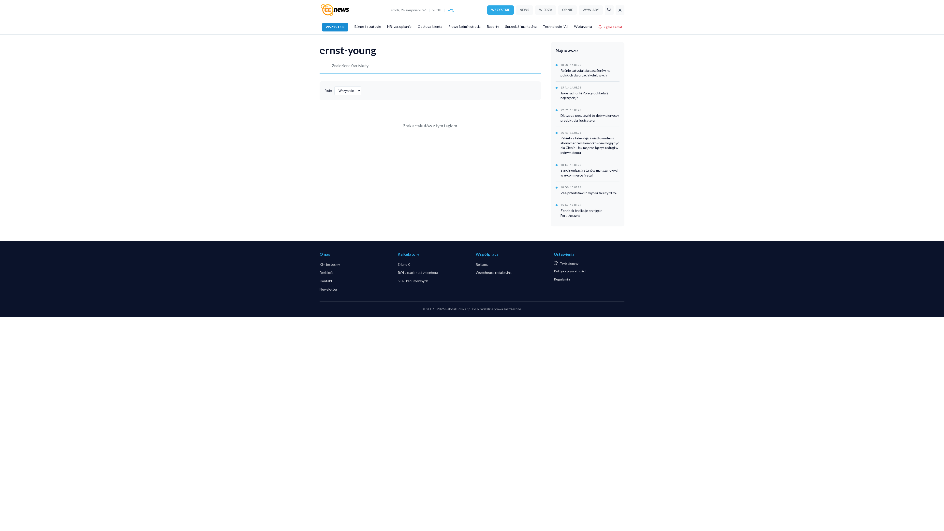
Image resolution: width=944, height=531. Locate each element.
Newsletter (328, 289)
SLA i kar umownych (413, 281)
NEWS (524, 10)
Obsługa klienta (430, 26)
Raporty (493, 26)
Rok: (328, 90)
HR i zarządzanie (399, 26)
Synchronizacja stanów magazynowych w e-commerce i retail (590, 172)
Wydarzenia (583, 26)
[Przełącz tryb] (620, 10)
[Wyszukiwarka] (609, 10)
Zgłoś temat (613, 27)
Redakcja (326, 272)
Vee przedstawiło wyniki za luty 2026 (588, 193)
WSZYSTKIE (500, 10)
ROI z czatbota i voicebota (418, 272)
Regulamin (562, 279)
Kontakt (326, 281)
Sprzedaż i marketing (521, 26)
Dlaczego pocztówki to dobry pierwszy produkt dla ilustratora (589, 117)
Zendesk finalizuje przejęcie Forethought (581, 213)
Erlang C (404, 264)
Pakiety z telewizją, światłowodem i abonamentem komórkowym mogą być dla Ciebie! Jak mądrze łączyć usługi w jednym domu (589, 145)
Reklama (482, 264)
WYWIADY (591, 10)
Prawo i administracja (464, 26)
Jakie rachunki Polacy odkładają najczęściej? (584, 95)
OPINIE (567, 10)
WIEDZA (545, 10)
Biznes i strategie (367, 26)
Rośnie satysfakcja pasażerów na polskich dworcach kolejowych (585, 72)
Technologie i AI (555, 26)
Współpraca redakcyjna (494, 272)
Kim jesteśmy (330, 264)
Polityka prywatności (570, 271)
